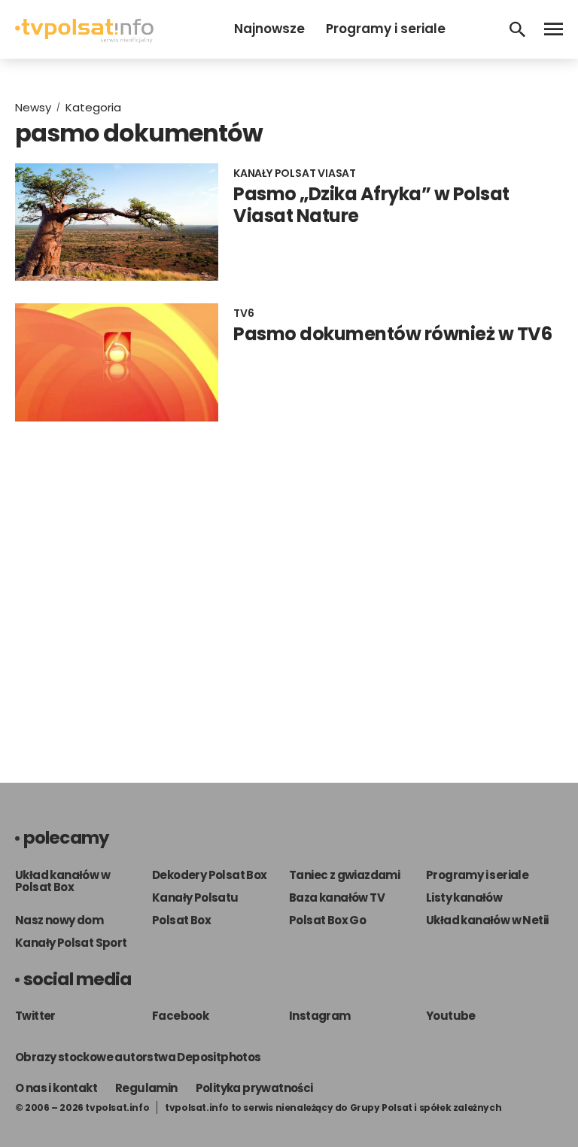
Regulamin (146, 1088)
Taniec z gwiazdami (344, 875)
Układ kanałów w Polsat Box (62, 881)
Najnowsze (269, 29)
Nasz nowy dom (59, 920)
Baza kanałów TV (337, 897)
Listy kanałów (464, 897)
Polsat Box (181, 920)
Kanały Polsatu (195, 897)
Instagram (320, 1016)
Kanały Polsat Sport (71, 943)
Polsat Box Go (327, 920)
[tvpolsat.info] (84, 38)
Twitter (35, 1016)
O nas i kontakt (56, 1088)
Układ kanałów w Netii (487, 920)
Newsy (33, 107)
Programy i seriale (386, 29)
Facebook (180, 1016)
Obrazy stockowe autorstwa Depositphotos (138, 1057)
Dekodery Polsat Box (209, 875)
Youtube (451, 1016)
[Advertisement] (289, 587)
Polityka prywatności (254, 1088)
